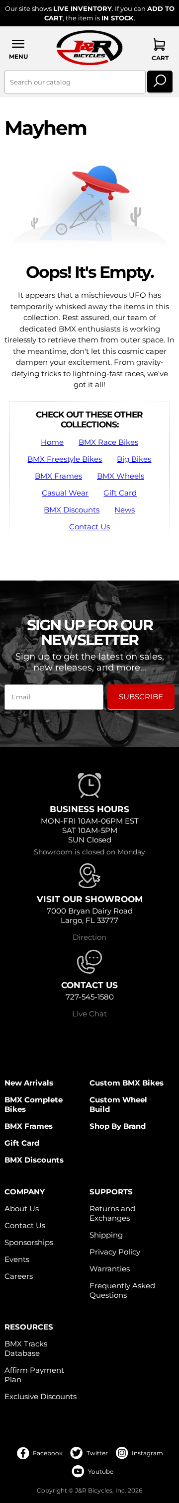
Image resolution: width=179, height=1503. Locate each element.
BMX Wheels (120, 476)
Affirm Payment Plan (34, 1374)
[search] (160, 82)
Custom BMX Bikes (127, 1082)
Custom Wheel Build (118, 1104)
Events (16, 1259)
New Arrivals (28, 1082)
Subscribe (141, 696)
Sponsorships (28, 1242)
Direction (89, 937)
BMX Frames (58, 476)
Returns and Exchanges (112, 1213)
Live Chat (89, 1013)
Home (52, 442)
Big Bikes (134, 459)
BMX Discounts (71, 509)
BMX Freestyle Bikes (64, 459)
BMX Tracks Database (25, 1348)
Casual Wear (65, 493)
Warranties (110, 1268)
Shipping (106, 1235)
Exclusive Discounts (40, 1396)
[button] (18, 49)
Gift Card (120, 493)
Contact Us (89, 526)
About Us (21, 1208)
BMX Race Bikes (108, 442)
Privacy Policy (115, 1251)
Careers (18, 1276)
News (124, 509)
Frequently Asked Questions (122, 1290)
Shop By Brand (118, 1126)
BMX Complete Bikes (33, 1104)
